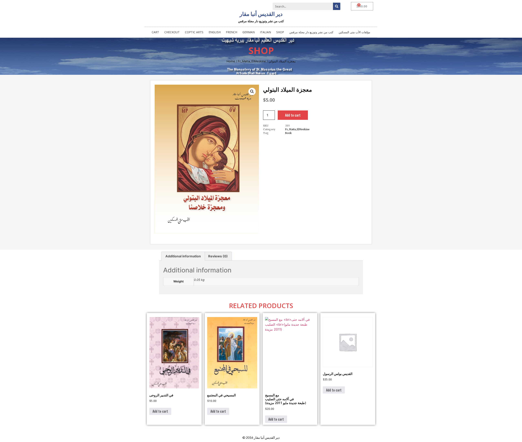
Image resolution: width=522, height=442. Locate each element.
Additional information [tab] (183, 256)
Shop (280, 32)
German (248, 32)
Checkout (172, 32)
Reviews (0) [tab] (218, 256)
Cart (155, 32)
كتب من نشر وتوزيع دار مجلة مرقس (311, 32)
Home (231, 61)
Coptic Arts (194, 32)
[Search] (336, 6)
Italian (265, 32)
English (215, 32)
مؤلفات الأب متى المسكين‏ (354, 32)
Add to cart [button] (160, 411)
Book (288, 132)
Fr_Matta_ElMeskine (252, 61)
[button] (252, 91)
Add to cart (293, 115)
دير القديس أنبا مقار (261, 14)
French (231, 32)
